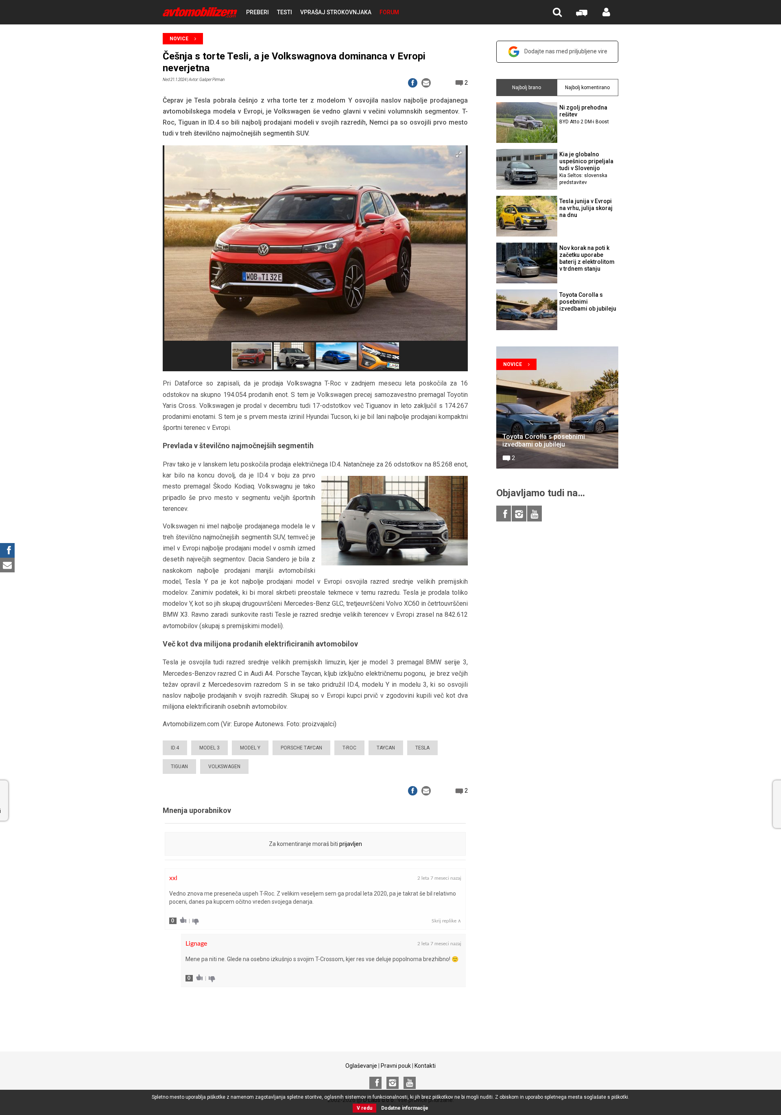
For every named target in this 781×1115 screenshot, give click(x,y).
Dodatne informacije (404, 1108)
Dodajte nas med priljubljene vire (565, 51)
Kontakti (425, 1065)
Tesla (422, 748)
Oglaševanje (361, 1065)
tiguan (179, 766)
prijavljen (350, 844)
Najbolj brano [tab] (526, 87)
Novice (179, 39)
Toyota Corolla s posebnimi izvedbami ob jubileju (587, 301)
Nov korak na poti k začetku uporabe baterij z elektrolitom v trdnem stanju (587, 258)
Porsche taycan (301, 748)
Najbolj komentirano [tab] (587, 87)
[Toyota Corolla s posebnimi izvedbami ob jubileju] (557, 407)
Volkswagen (224, 766)
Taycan (386, 748)
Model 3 (209, 748)
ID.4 (175, 748)
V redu (364, 1108)
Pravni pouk (396, 1065)
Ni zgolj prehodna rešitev (584, 114)
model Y (250, 748)
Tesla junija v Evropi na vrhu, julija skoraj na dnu (586, 208)
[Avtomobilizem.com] (200, 12)
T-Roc (349, 748)
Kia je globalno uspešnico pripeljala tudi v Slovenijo (586, 168)
